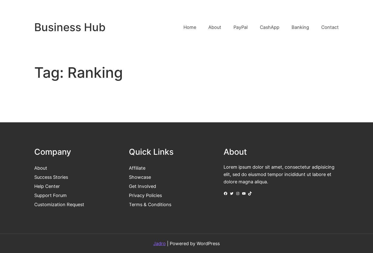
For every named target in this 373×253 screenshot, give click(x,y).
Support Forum (50, 195)
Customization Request (59, 204)
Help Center (47, 186)
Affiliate (137, 168)
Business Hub (70, 27)
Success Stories (51, 177)
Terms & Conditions (150, 204)
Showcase (140, 177)
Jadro (159, 243)
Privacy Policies (145, 195)
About (40, 168)
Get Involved (142, 186)
